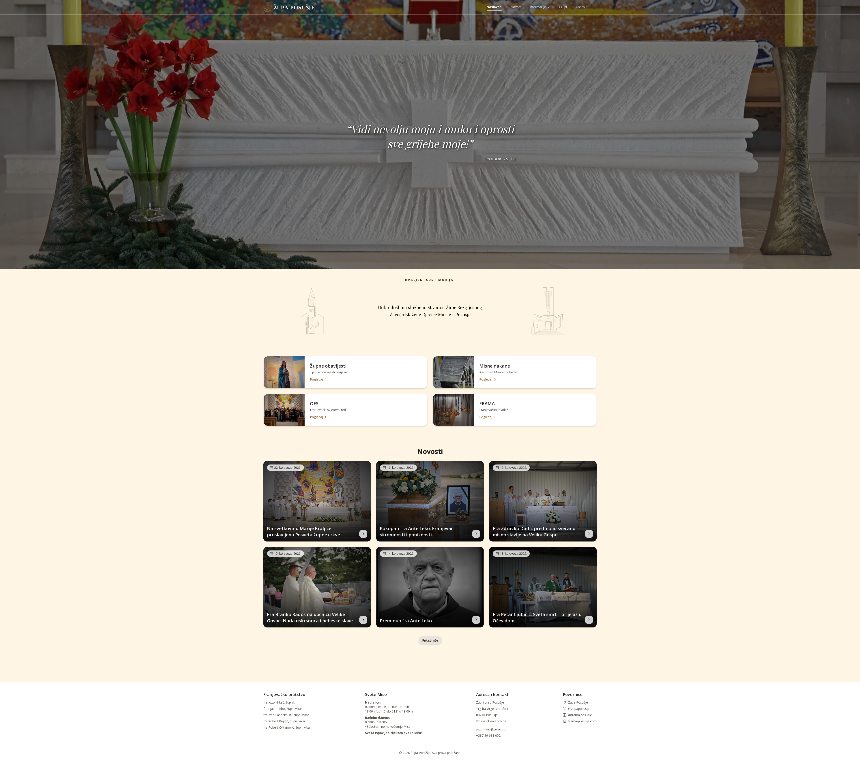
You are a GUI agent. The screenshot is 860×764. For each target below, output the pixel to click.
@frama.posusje (580, 715)
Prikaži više (430, 640)
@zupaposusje (578, 708)
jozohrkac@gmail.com (492, 729)
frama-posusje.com (582, 721)
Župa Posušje (578, 702)
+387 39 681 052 (488, 735)
